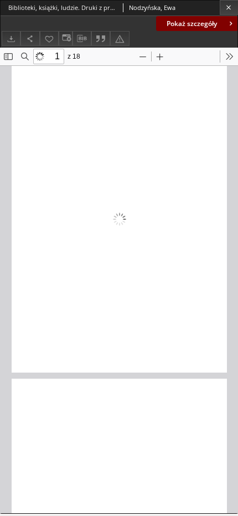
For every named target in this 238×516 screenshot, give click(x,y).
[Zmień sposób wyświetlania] (65, 38)
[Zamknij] (229, 7)
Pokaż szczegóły (192, 23)
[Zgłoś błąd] (119, 38)
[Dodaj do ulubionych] (49, 38)
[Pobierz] (11, 38)
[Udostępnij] (29, 38)
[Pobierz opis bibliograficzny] (82, 39)
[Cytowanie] (100, 38)
